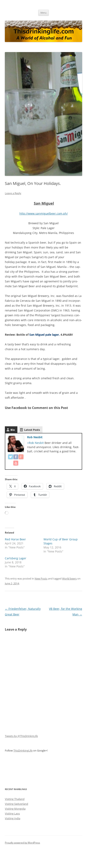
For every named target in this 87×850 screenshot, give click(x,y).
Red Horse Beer (15, 539)
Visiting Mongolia (15, 808)
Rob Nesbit (34, 437)
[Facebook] (15, 457)
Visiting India (12, 818)
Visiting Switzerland (16, 804)
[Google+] (21, 457)
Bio (13, 430)
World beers (69, 578)
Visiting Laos (12, 813)
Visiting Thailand (14, 799)
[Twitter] (10, 457)
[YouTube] (15, 464)
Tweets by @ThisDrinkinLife (21, 736)
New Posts (41, 578)
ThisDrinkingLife (23, 750)
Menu (43, 12)
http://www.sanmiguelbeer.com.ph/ (43, 213)
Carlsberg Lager (15, 558)
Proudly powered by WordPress (22, 842)
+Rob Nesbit (36, 443)
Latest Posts (32, 430)
